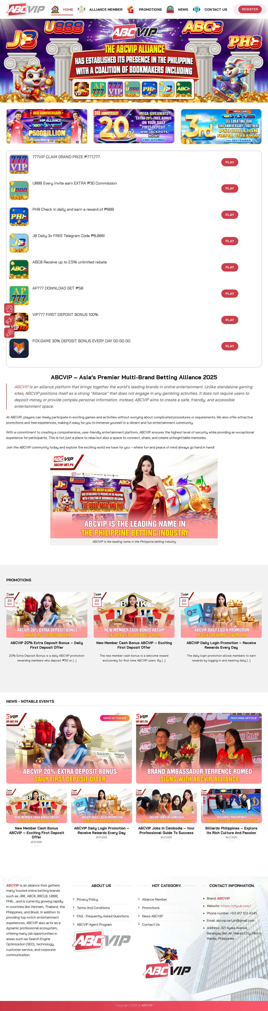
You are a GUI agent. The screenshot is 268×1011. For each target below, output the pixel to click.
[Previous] (5, 632)
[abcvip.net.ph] (25, 9)
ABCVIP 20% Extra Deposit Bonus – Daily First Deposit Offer (46, 645)
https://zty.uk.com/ (236, 906)
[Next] (262, 632)
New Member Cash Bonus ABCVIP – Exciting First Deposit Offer (134, 645)
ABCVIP (21, 386)
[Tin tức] (25, 334)
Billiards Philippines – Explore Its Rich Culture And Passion (231, 830)
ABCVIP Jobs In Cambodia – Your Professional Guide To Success (166, 830)
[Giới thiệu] (25, 309)
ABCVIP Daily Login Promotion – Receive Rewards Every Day (221, 645)
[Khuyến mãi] (25, 321)
